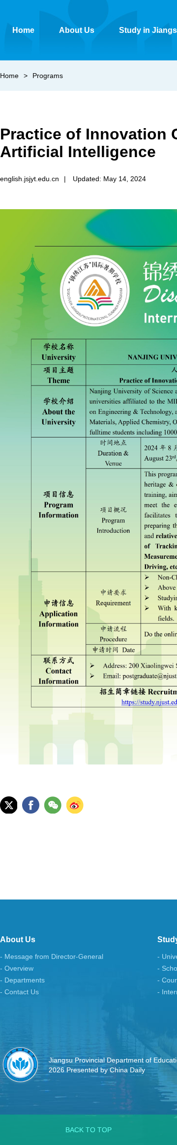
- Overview (16, 968)
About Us (17, 939)
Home (9, 76)
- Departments (22, 980)
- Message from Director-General (51, 956)
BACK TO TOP (88, 1130)
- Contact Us (19, 992)
